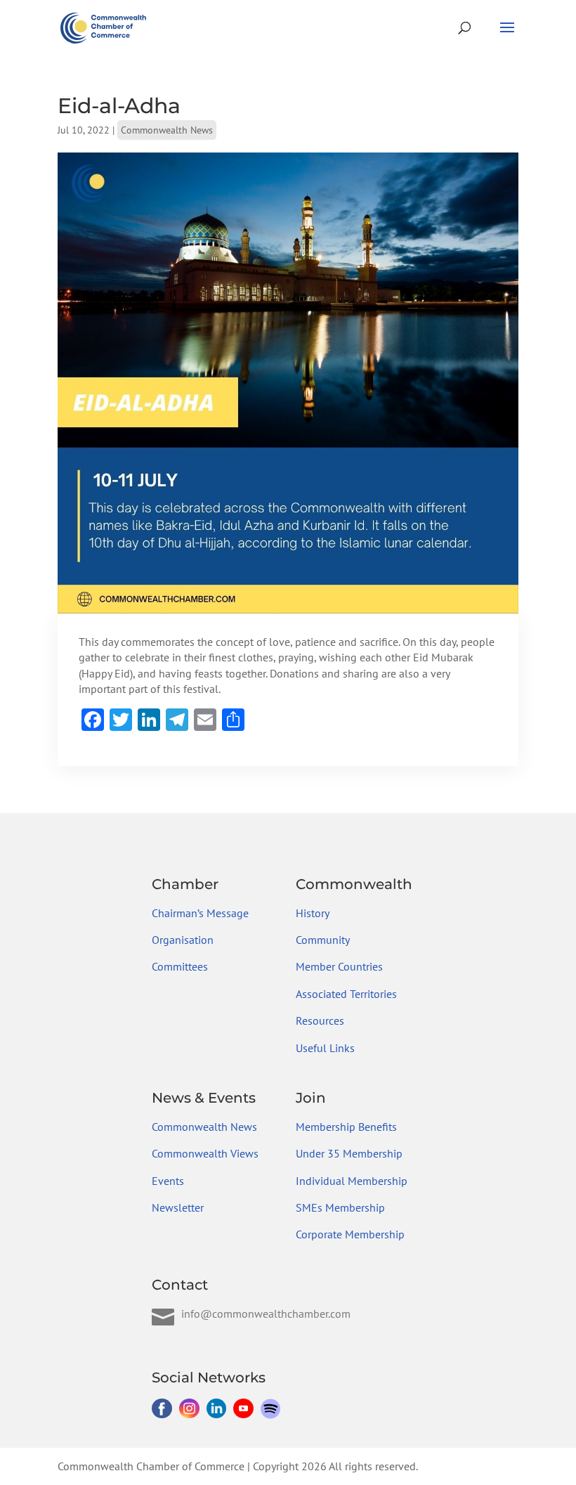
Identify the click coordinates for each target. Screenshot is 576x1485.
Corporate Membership (350, 1234)
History (312, 913)
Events (168, 1181)
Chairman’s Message (200, 913)
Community (323, 940)
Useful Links (325, 1048)
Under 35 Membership (349, 1153)
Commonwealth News (167, 130)
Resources (320, 1020)
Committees (180, 966)
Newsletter (178, 1207)
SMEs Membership (340, 1207)
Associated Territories (346, 994)
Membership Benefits (346, 1127)
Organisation (183, 940)
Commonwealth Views (205, 1153)
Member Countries (339, 966)
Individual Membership (351, 1181)
